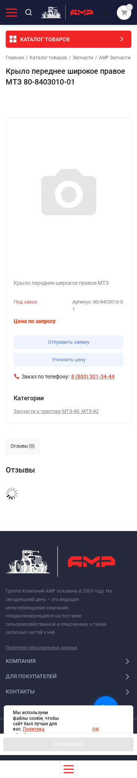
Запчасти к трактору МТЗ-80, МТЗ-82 (56, 411)
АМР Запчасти (115, 57)
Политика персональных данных (41, 647)
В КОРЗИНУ (68, 744)
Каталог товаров (48, 57)
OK (95, 729)
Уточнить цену (69, 359)
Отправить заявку (68, 342)
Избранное (27, 102)
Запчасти (83, 57)
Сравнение (93, 102)
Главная (15, 57)
